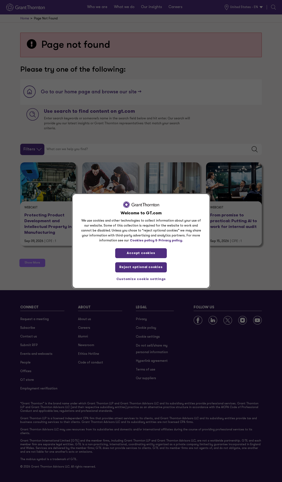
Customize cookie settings (141, 279)
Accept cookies (141, 253)
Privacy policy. (171, 240)
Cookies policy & (144, 240)
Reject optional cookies (140, 267)
